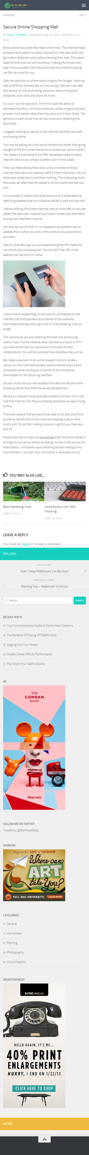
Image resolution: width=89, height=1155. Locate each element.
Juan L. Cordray (17, 34)
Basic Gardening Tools (17, 507)
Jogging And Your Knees (22, 645)
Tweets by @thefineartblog (21, 830)
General (9, 15)
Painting (12, 943)
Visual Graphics (16, 962)
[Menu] (84, 5)
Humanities (14, 933)
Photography (15, 952)
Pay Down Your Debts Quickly (26, 664)
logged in (27, 544)
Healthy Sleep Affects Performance (29, 654)
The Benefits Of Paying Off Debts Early (32, 635)
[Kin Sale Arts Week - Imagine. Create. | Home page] (21, 5)
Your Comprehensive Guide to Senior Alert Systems (40, 625)
